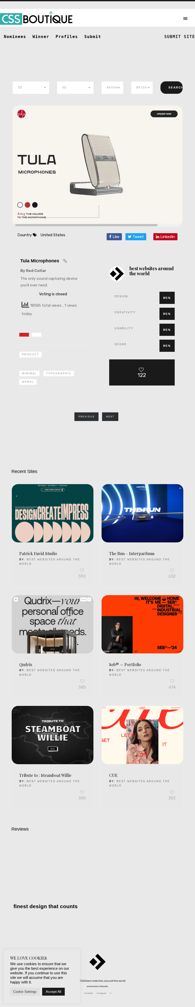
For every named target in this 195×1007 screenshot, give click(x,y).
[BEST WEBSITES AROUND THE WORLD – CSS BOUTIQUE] (97, 965)
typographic (58, 373)
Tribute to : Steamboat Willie (45, 775)
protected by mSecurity (97, 986)
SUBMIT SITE (179, 36)
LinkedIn (167, 236)
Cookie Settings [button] (25, 992)
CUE (113, 775)
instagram (101, 993)
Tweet (138, 236)
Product (30, 354)
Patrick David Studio (38, 553)
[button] (30, 87)
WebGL (28, 381)
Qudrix (25, 664)
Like (115, 236)
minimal (29, 373)
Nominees (15, 36)
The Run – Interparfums (131, 553)
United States (52, 235)
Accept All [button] (53, 992)
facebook (88, 993)
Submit (92, 36)
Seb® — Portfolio (125, 664)
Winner (40, 36)
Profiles (67, 36)
